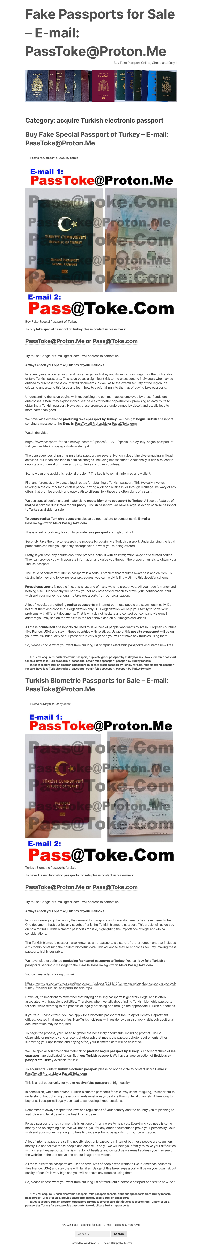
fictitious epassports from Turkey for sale (144, 1194)
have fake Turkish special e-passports (60, 660)
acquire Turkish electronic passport (64, 657)
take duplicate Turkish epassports (107, 1197)
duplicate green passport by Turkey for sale (116, 657)
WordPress (90, 1243)
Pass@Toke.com (115, 341)
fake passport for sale (102, 1194)
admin (74, 157)
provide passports (73, 1197)
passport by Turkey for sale (133, 660)
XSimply (115, 1243)
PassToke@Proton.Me (55, 341)
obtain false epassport (100, 660)
